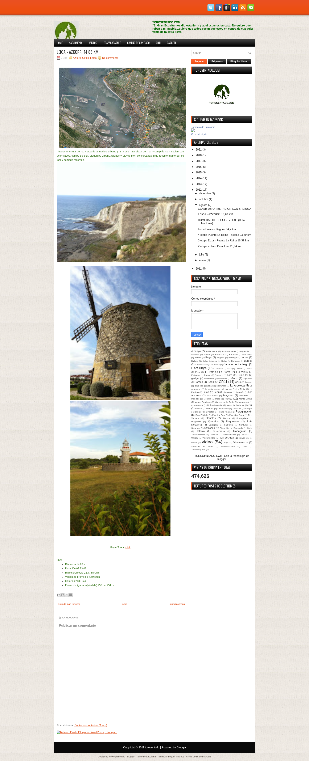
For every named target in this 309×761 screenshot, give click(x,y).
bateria (198, 357)
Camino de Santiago (138, 43)
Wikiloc (93, 43)
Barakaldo (219, 354)
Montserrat (244, 402)
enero (202, 260)
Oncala (198, 408)
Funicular (243, 375)
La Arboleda (237, 385)
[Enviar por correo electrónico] (59, 595)
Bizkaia (194, 361)
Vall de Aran (226, 437)
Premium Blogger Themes (171, 756)
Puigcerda (196, 421)
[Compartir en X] (67, 595)
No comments (110, 57)
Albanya (196, 351)
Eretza (207, 375)
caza (229, 368)
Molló (217, 399)
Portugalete (242, 418)
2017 (199, 161)
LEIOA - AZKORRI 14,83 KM (78, 52)
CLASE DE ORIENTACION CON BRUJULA (224, 208)
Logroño (240, 392)
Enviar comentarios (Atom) (90, 725)
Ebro (197, 372)
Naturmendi (75, 43)
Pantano (237, 408)
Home (60, 43)
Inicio (124, 604)
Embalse (195, 375)
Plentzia (226, 418)
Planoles (211, 418)
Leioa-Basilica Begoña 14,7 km (217, 229)
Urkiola (194, 438)
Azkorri (77, 57)
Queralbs (213, 421)
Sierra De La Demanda (231, 428)
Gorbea (198, 382)
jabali (210, 386)
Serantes (195, 428)
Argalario (244, 351)
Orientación (223, 408)
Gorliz (211, 382)
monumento (197, 405)
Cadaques (215, 364)
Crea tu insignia (199, 134)
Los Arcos (212, 395)
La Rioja (240, 389)
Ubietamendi (229, 435)
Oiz (250, 405)
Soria (249, 428)
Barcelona (247, 354)
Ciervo (239, 368)
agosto (203, 205)
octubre (203, 199)
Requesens (232, 421)
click (128, 547)
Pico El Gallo (201, 415)
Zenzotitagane (198, 449)
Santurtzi (243, 425)
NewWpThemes (117, 756)
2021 (199, 149)
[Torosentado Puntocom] (193, 130)
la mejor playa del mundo (218, 389)
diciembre (205, 193)
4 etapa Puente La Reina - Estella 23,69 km (224, 234)
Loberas (228, 392)
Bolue (224, 361)
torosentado (152, 747)
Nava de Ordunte (235, 405)
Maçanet (228, 395)
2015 (199, 172)
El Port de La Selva (217, 372)
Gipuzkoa (247, 378)
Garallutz (222, 378)
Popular (199, 61)
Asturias (195, 354)
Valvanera (244, 438)
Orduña (210, 408)
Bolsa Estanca (210, 361)
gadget (195, 378)
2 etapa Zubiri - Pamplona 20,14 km (220, 246)
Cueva (249, 368)
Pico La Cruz (218, 415)
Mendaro (243, 395)
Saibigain (213, 425)
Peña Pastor (208, 412)
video (207, 441)
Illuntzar (248, 382)
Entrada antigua (177, 604)
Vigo (226, 442)
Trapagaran (239, 431)
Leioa (93, 57)
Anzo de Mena (229, 351)
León (217, 392)
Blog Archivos (238, 61)
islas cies (199, 386)
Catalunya (199, 368)
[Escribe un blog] (63, 595)
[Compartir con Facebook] (71, 595)
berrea (244, 357)
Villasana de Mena (202, 446)
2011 (199, 268)
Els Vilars (242, 372)
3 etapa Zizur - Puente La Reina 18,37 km (223, 240)
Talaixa (201, 431)
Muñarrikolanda (214, 405)
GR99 (238, 382)
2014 (199, 178)
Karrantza (221, 386)
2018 (199, 155)
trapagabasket (112, 43)
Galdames (209, 378)
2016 (199, 166)
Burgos (248, 360)
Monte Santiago (202, 402)
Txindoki (214, 435)
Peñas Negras (225, 412)
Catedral (219, 368)
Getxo (85, 57)
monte (228, 398)
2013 (199, 184)
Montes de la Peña (224, 402)
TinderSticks (219, 431)
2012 (199, 189)
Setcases (209, 428)
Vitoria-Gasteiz (228, 446)
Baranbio (233, 354)
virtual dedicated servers (198, 756)
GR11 (158, 43)
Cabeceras (200, 364)
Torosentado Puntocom (203, 127)
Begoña (220, 357)
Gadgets (172, 43)
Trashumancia (198, 435)
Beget (208, 357)
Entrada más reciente (69, 604)
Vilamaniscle (240, 442)
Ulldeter (244, 435)
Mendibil (195, 399)
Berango (232, 357)
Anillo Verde (211, 351)
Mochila (207, 399)
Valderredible (208, 438)
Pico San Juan (236, 415)
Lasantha (151, 756)
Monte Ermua (245, 399)
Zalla (245, 446)
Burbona (235, 361)
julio (201, 254)
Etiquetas (217, 61)
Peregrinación (244, 411)
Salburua (228, 425)
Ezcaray (219, 375)
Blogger (221, 459)
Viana (194, 442)
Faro (229, 375)
